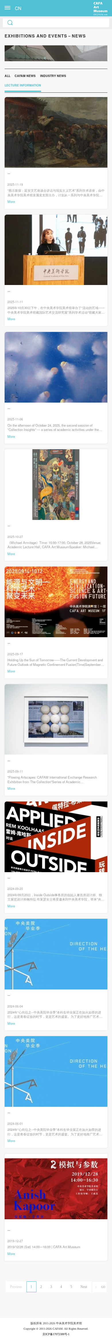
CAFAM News (25, 76)
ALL (7, 76)
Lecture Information (23, 85)
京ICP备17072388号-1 (56, 1334)
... (8, 173)
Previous (16, 1287)
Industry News (53, 76)
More (11, 201)
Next (83, 1287)
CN (18, 8)
